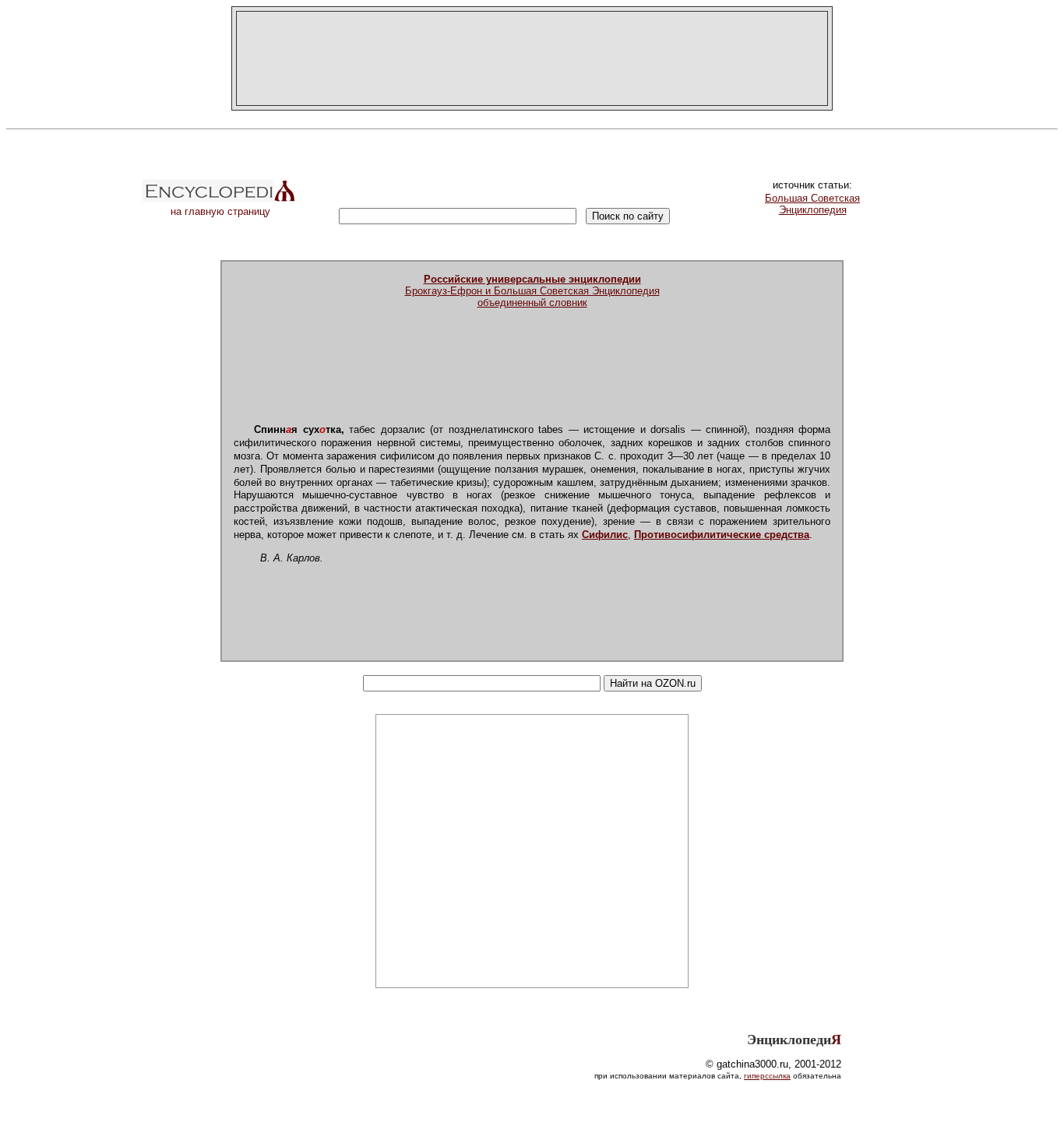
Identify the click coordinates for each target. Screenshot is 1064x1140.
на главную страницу (220, 211)
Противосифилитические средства (721, 534)
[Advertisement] (532, 58)
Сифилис (605, 534)
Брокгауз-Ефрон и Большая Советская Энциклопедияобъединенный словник (532, 290)
